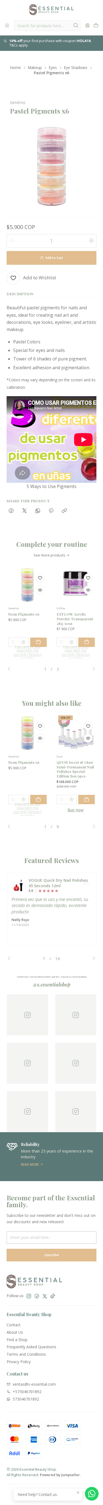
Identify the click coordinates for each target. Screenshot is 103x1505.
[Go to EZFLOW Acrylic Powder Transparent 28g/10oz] (76, 585)
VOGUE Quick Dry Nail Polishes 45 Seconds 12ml (58, 883)
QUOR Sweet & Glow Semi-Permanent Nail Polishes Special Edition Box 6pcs (75, 769)
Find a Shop (17, 1339)
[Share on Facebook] (11, 511)
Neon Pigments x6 (24, 613)
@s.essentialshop (52, 984)
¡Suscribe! (51, 1255)
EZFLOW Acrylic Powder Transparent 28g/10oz (75, 618)
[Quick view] (40, 590)
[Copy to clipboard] (64, 511)
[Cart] (96, 25)
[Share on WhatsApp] (37, 511)
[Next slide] (92, 669)
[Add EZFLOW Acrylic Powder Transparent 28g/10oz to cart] (86, 642)
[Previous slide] (11, 669)
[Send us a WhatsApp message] (92, 1494)
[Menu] (7, 25)
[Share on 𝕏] (24, 511)
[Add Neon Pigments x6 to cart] (38, 642)
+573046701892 (27, 1391)
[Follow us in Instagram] (29, 1296)
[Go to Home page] (51, 9)
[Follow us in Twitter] (45, 1296)
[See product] (18, 885)
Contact (14, 1324)
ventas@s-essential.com (34, 1384)
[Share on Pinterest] (51, 511)
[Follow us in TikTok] (52, 1296)
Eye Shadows (75, 68)
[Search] (75, 25)
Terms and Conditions (26, 1354)
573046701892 (26, 1399)
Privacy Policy (19, 1361)
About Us (15, 1332)
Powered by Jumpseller (60, 1474)
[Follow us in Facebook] (37, 1296)
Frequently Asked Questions (31, 1346)
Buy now (75, 809)
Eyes (53, 68)
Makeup (35, 68)
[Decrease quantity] (11, 240)
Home (15, 68)
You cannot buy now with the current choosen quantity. (27, 652)
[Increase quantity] (91, 240)
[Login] (87, 25)
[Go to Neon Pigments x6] (27, 585)
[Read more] (51, 1156)
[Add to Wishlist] (40, 578)
